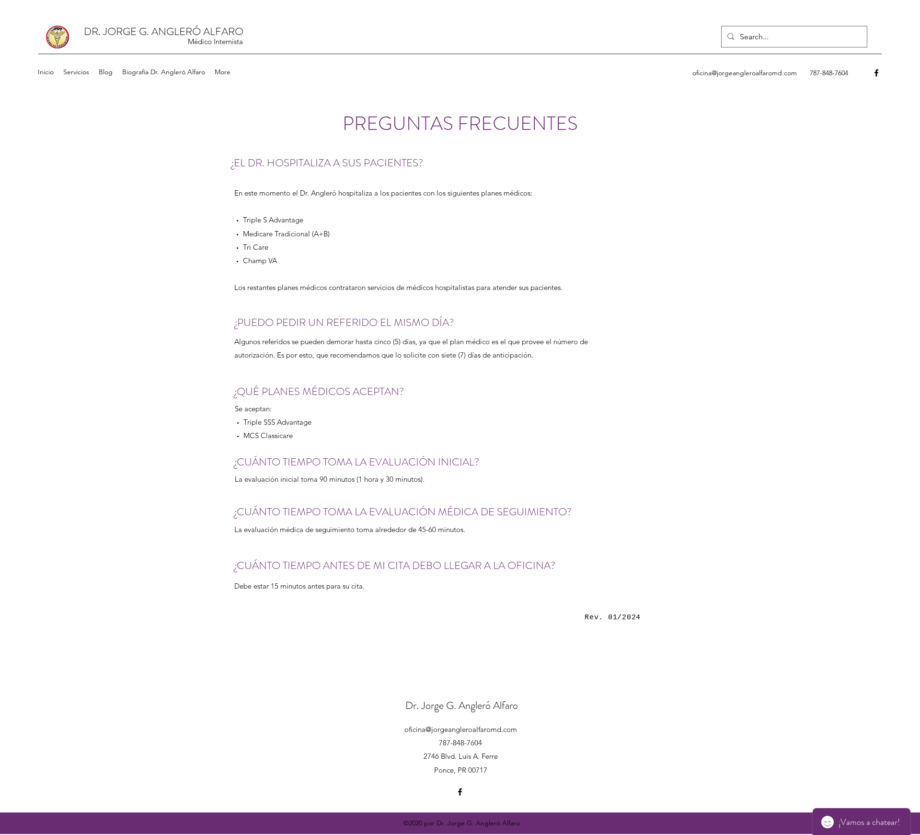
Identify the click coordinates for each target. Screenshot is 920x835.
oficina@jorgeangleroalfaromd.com (744, 73)
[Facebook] (876, 73)
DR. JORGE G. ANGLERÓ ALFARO (163, 31)
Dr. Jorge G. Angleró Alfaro (461, 705)
